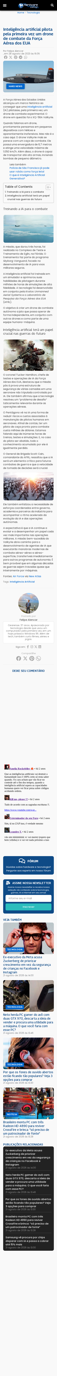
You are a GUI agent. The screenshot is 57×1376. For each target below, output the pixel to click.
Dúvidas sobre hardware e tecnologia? (28, 867)
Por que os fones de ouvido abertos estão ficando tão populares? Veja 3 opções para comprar (28, 1075)
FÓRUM (33, 861)
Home (20, 12)
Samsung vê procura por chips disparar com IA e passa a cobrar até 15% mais (27, 1241)
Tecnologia (33, 12)
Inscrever (29, 907)
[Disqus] (28, 717)
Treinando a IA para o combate (25, 191)
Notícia (12, 1114)
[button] (5, 5)
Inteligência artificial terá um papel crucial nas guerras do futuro (28, 197)
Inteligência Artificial (22, 581)
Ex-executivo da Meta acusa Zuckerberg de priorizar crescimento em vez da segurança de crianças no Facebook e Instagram (27, 964)
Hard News (15, 86)
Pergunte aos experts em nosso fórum (28, 870)
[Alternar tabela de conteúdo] (47, 187)
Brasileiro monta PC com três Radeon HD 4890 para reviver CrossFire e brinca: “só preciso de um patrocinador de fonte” (26, 1127)
